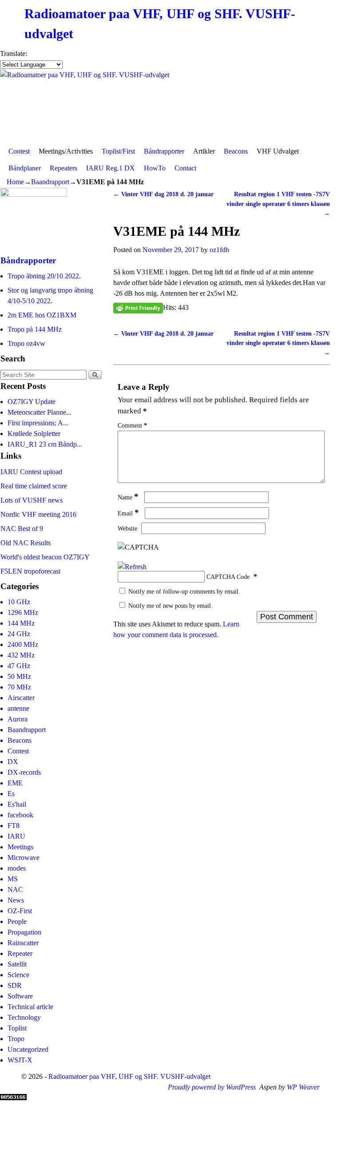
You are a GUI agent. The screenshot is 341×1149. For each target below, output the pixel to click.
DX (13, 761)
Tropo (16, 1038)
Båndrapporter (164, 151)
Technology (24, 1017)
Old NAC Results (25, 543)
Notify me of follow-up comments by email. (184, 591)
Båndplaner (24, 168)
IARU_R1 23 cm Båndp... (45, 444)
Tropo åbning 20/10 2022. (44, 276)
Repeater (20, 953)
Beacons (236, 151)
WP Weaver (303, 1087)
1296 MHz (23, 612)
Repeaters (63, 168)
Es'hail (17, 804)
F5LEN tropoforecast (30, 571)
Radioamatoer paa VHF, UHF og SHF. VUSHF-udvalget (129, 1076)
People (17, 921)
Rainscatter (23, 943)
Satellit (17, 964)
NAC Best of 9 (21, 528)
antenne (18, 708)
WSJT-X (20, 1060)
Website (127, 528)
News (16, 900)
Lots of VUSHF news (31, 500)
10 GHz (19, 602)
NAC (15, 889)
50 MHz (19, 676)
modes (17, 868)
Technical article (30, 1006)
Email (128, 513)
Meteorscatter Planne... (39, 412)
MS (13, 879)
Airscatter (21, 697)
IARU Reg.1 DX (110, 168)
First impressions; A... (38, 423)
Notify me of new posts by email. (170, 605)
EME (15, 783)
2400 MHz (23, 644)
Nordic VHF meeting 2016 (38, 514)
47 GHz (19, 666)
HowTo (155, 168)
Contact (185, 168)
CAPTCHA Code (228, 576)
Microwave (24, 857)
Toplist (17, 1028)
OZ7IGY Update (32, 401)
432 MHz (21, 655)
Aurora (18, 719)
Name (128, 497)
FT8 (14, 825)
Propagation (24, 932)
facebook (20, 815)
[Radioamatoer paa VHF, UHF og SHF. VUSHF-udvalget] (170, 106)
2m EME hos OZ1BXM (42, 315)
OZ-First (20, 911)
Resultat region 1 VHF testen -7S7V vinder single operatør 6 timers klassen (278, 203)
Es (11, 793)
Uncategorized (28, 1049)
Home (15, 182)
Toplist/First (118, 151)
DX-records (24, 772)
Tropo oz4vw (26, 343)
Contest (19, 151)
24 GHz (19, 634)
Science (18, 975)
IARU (16, 836)
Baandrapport (50, 182)
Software (20, 996)
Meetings (20, 847)
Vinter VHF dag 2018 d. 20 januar (163, 194)
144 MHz (21, 623)
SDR (15, 985)
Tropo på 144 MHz (35, 329)
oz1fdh (219, 250)
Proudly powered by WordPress (212, 1087)
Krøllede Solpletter (34, 433)
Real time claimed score (33, 486)
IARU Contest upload (31, 471)
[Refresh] (132, 567)
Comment (132, 425)
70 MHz (19, 687)
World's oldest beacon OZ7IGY (45, 557)
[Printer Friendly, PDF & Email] (138, 308)
